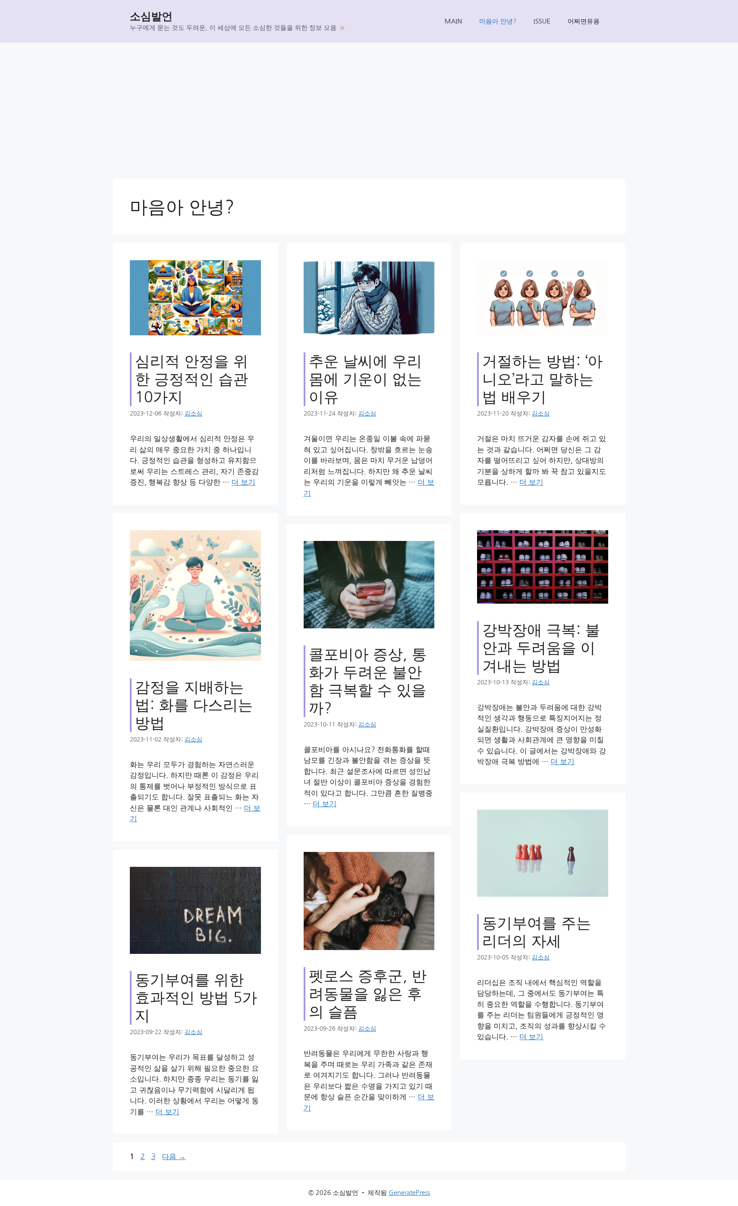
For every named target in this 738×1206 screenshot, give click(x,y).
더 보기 (243, 481)
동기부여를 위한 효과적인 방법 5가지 (196, 997)
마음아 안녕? (497, 21)
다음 (174, 1156)
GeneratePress (409, 1192)
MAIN (453, 21)
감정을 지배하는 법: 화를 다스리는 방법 (194, 705)
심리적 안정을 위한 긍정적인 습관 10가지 (191, 379)
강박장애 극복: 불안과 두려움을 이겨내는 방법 (541, 647)
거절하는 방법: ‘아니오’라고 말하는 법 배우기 (542, 379)
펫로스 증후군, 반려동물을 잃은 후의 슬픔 (368, 993)
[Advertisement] (369, 106)
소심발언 (151, 16)
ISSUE (542, 21)
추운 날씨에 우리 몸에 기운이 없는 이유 (365, 379)
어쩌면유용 (584, 21)
